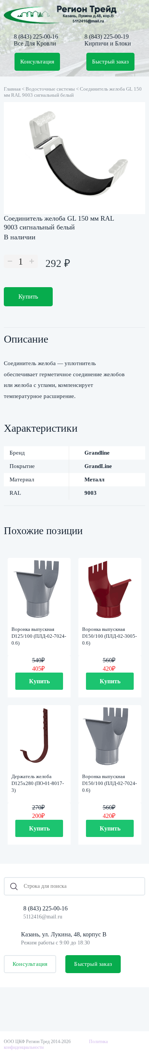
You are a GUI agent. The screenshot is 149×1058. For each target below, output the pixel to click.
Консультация (37, 62)
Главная (12, 89)
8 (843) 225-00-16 (36, 36)
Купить (28, 296)
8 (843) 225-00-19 (106, 36)
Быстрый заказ (110, 62)
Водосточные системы (50, 89)
